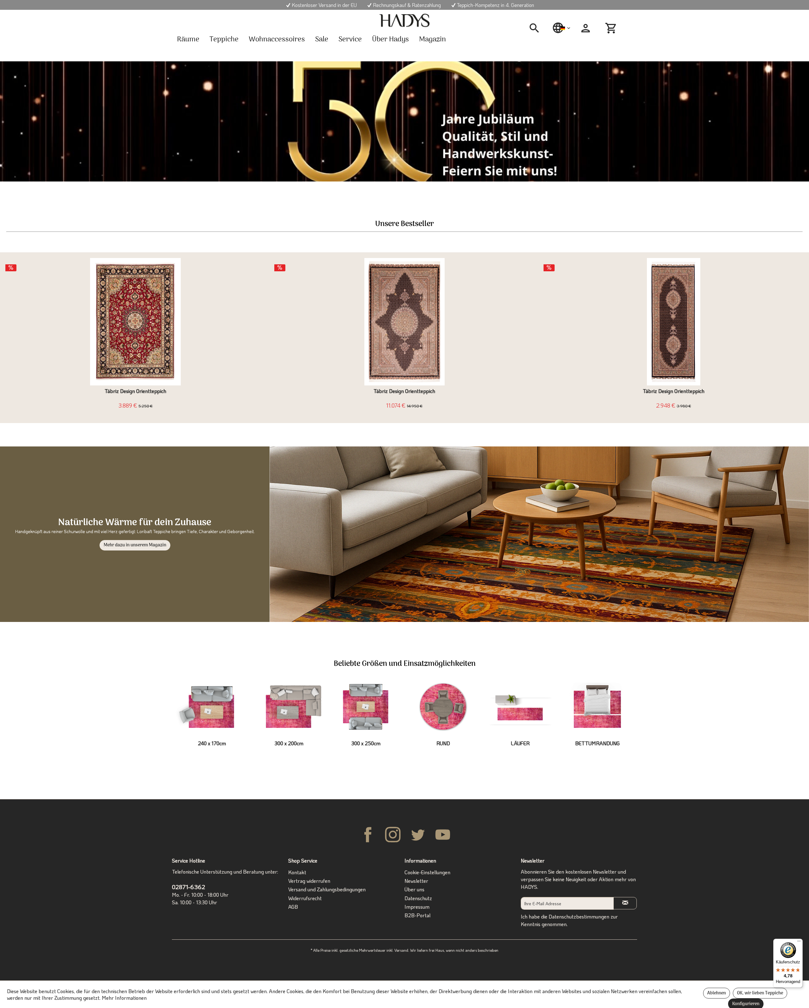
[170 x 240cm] (211, 707)
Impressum (416, 906)
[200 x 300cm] (289, 707)
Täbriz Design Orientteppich (135, 391)
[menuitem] (536, 28)
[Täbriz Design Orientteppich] (135, 321)
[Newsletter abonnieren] (625, 903)
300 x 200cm (289, 743)
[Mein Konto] (585, 28)
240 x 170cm (212, 743)
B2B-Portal (417, 915)
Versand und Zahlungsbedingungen (327, 889)
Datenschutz (418, 898)
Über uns (414, 889)
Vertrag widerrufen (309, 880)
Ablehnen (716, 993)
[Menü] (799, 942)
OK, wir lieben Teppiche (760, 993)
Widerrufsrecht (305, 898)
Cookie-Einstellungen (427, 872)
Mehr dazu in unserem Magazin (135, 545)
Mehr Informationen (124, 997)
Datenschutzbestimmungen (579, 916)
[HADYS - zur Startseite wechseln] (404, 20)
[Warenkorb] (611, 28)
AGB (293, 906)
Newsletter (416, 880)
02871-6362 (188, 887)
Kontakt (297, 872)
